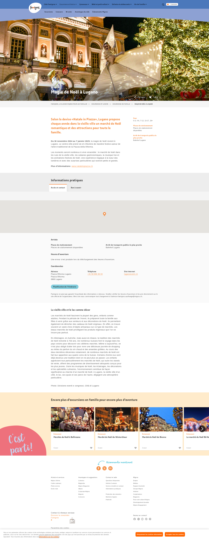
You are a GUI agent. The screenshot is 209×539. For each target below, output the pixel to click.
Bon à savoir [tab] (76, 187)
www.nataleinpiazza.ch (82, 166)
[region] (104, 534)
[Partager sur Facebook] (98, 468)
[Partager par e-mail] (110, 468)
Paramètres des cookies (60, 528)
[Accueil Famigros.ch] (35, 8)
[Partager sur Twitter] (104, 468)
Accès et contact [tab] (58, 187)
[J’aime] (91, 448)
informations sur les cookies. (49, 537)
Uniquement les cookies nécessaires (149, 534)
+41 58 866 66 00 (95, 274)
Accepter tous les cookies (175, 534)
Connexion (174, 4)
